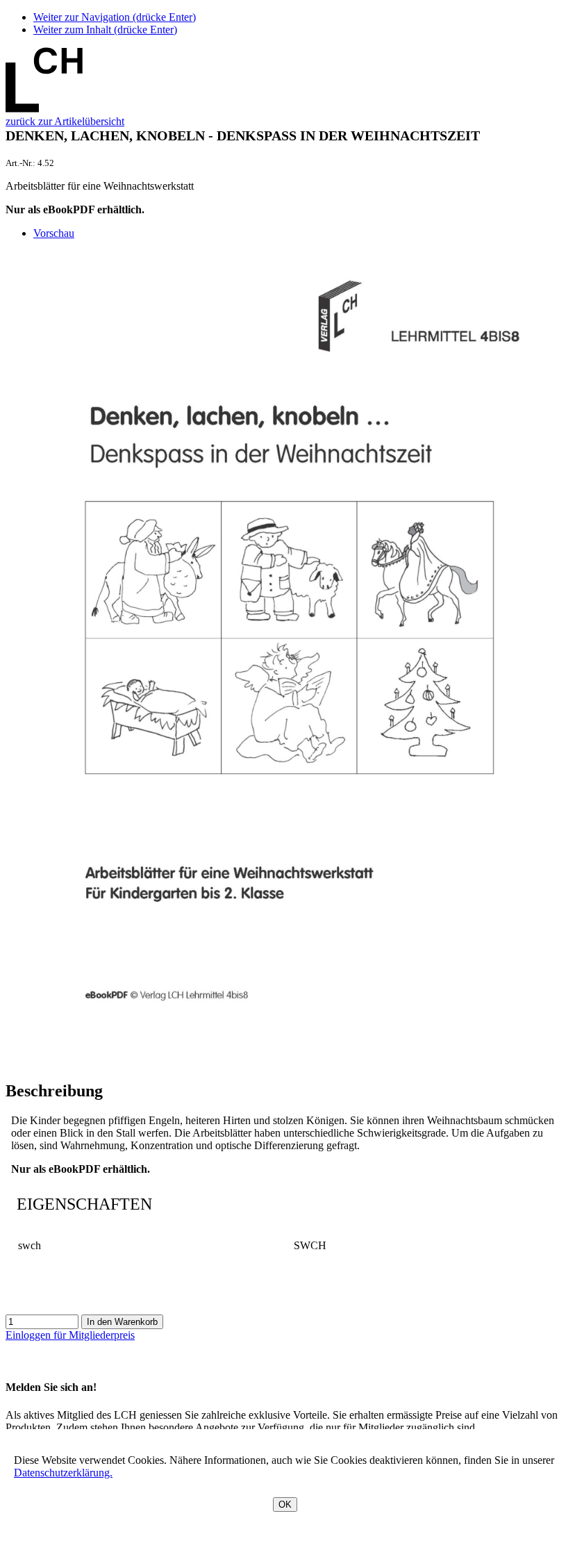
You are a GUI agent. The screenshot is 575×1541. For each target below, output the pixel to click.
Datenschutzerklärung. (63, 1472)
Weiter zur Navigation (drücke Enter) (114, 17)
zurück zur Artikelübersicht (65, 121)
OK (285, 1504)
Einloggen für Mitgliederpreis (70, 1335)
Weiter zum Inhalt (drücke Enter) (105, 29)
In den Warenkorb (122, 1322)
